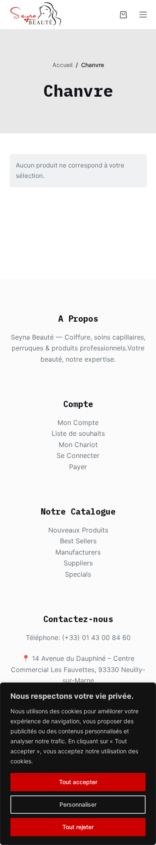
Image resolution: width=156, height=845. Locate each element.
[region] (78, 763)
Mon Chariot (78, 444)
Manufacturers (78, 552)
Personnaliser (78, 804)
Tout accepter (78, 781)
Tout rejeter (78, 826)
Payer (78, 466)
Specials (78, 574)
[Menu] (143, 14)
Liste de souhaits (78, 433)
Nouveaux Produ (74, 530)
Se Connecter (78, 455)
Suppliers (78, 563)
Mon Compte (78, 422)
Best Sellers (78, 541)
